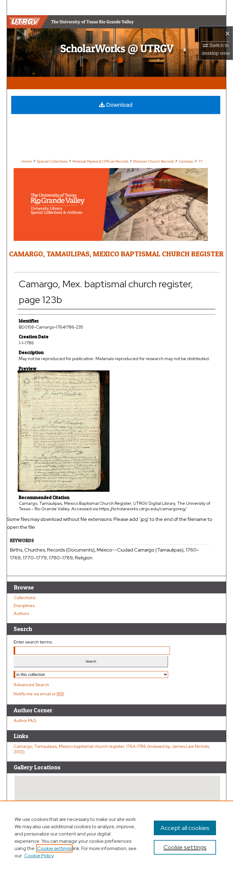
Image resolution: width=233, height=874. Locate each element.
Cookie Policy (39, 855)
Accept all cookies (184, 828)
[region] (116, 837)
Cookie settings (54, 848)
